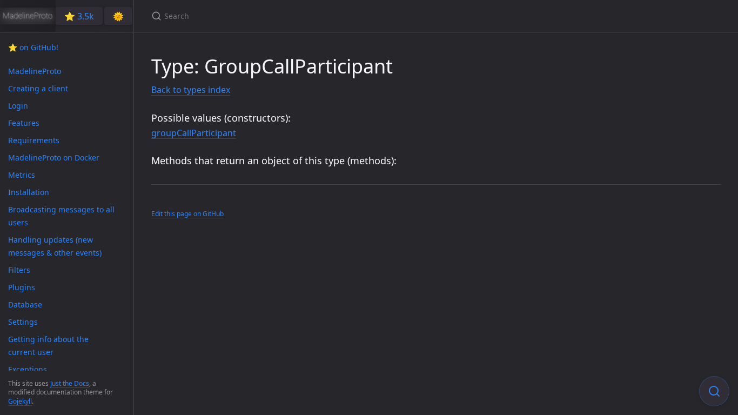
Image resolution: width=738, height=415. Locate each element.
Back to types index (190, 90)
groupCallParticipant (193, 133)
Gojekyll (20, 401)
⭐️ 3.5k (79, 16)
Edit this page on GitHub (187, 213)
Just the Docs (69, 383)
